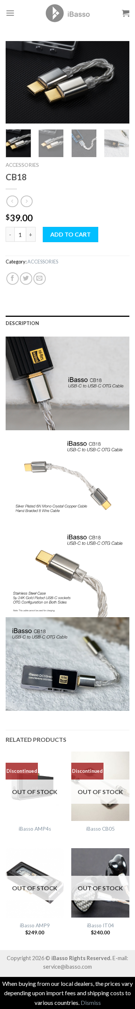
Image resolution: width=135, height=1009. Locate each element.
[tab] (67, 323)
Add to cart (70, 234)
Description (22, 323)
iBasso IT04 (100, 925)
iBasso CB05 (100, 829)
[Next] (117, 82)
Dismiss (91, 1002)
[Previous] (17, 82)
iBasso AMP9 (35, 925)
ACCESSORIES (22, 165)
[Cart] (125, 13)
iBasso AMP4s (35, 829)
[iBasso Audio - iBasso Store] (67, 13)
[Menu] (10, 13)
